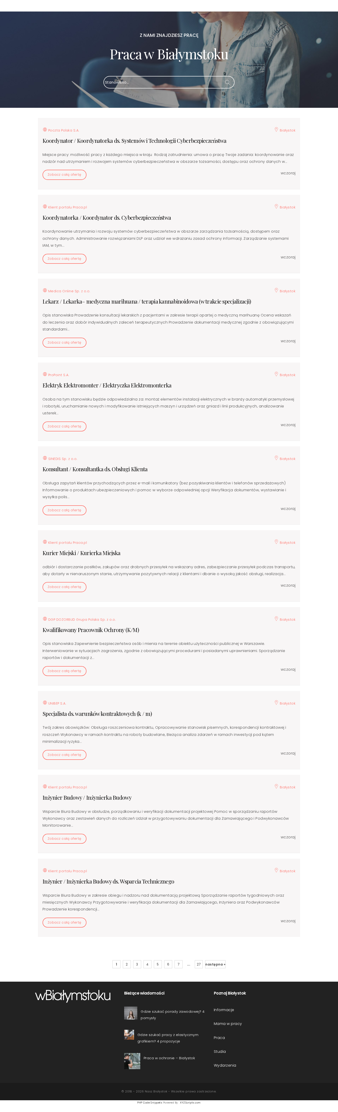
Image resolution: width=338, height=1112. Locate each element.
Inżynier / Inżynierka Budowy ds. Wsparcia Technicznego (108, 881)
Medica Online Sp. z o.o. (68, 291)
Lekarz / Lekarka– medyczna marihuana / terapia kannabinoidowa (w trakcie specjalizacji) (147, 301)
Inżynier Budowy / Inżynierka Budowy (87, 797)
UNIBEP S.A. (56, 703)
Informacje (224, 1010)
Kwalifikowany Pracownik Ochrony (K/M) (91, 629)
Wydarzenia (225, 1065)
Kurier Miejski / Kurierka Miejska (81, 552)
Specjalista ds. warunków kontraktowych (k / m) (97, 713)
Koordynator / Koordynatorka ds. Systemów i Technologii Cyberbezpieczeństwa (134, 140)
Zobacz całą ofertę (64, 174)
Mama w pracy (228, 1023)
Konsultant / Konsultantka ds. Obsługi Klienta (95, 469)
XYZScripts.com (190, 1102)
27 (199, 964)
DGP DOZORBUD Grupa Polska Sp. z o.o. (81, 619)
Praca (219, 1037)
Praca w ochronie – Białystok (169, 1058)
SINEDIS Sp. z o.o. (62, 459)
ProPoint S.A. (58, 375)
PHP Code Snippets (149, 1102)
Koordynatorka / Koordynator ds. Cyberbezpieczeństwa (107, 217)
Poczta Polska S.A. (63, 130)
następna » (215, 964)
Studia (220, 1051)
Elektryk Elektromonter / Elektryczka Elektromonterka (107, 385)
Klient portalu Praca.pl (67, 207)
